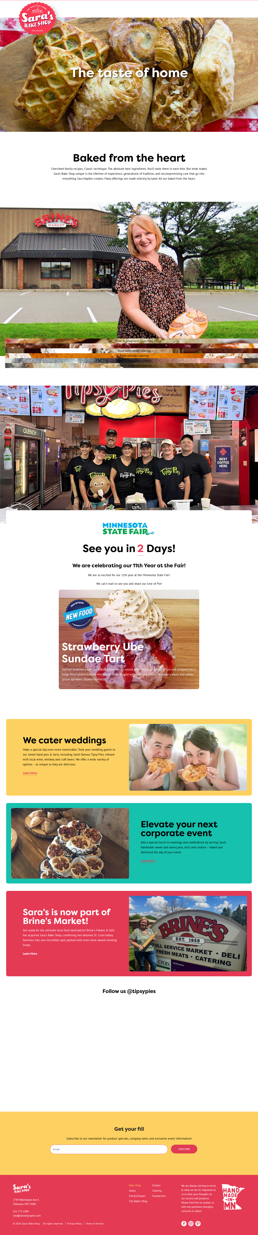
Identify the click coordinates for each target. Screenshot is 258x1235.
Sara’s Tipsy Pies (134, 341)
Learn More (30, 773)
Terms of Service (94, 1223)
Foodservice (159, 1196)
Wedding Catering (134, 351)
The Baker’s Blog (138, 1201)
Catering (157, 1190)
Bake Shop (135, 1185)
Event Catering (134, 355)
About (132, 1190)
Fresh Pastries (134, 365)
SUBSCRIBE (184, 1149)
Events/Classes (137, 1196)
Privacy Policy (74, 1223)
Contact (156, 1185)
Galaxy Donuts (134, 360)
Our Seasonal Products (134, 346)
